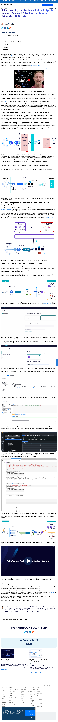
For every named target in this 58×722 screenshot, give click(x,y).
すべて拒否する (30, 714)
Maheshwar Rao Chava (35, 672)
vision (17, 53)
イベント (31, 703)
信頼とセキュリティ (40, 704)
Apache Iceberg (28, 108)
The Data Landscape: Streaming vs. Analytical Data (11, 36)
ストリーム (4, 694)
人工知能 (10, 693)
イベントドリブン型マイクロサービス (15, 698)
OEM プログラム (33, 705)
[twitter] (2, 28)
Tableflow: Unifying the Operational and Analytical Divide (12, 42)
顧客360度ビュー (12, 702)
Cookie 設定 (30, 717)
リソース (31, 685)
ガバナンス (4, 700)
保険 (22, 698)
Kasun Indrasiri (9, 23)
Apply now (52, 592)
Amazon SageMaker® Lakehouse (20, 61)
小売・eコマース (24, 689)
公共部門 (22, 696)
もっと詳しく (22, 2)
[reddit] (10, 28)
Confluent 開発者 (33, 689)
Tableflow (22, 53)
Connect (3, 696)
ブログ (38, 695)
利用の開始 (4, 706)
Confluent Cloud (5, 687)
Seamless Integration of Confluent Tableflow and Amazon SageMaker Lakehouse (10, 46)
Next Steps (5, 49)
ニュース (38, 697)
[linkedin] (8, 28)
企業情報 (38, 687)
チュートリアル (32, 694)
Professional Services (32, 701)
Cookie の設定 (42, 713)
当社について (39, 685)
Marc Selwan (4, 669)
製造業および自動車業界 (25, 692)
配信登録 (29, 643)
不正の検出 (11, 700)
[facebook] (5, 28)
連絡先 (38, 689)
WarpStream (4, 692)
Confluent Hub (4, 704)
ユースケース (11, 685)
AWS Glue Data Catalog (36, 65)
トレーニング (32, 698)
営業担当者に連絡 (52, 0)
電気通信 (22, 694)
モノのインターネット (12, 704)
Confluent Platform (4, 690)
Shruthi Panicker (33, 670)
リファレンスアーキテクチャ (14, 689)
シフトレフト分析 (12, 691)
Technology (4, 20)
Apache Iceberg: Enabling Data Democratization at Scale (10, 39)
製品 (3, 685)
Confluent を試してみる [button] (47, 5)
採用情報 (38, 691)
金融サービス (23, 687)
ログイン (46, 0)
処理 (3, 698)
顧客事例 (10, 687)
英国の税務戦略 (40, 706)
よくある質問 (39, 699)
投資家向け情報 (40, 693)
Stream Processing (13, 20)
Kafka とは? (32, 687)
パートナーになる (40, 701)
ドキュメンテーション (33, 692)
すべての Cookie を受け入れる (30, 711)
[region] (18, 713)
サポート (31, 696)
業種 (22, 685)
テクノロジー (23, 700)
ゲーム (22, 702)
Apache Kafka (7, 101)
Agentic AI (10, 695)
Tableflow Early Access (16, 55)
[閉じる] (34, 708)
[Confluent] (6, 5)
